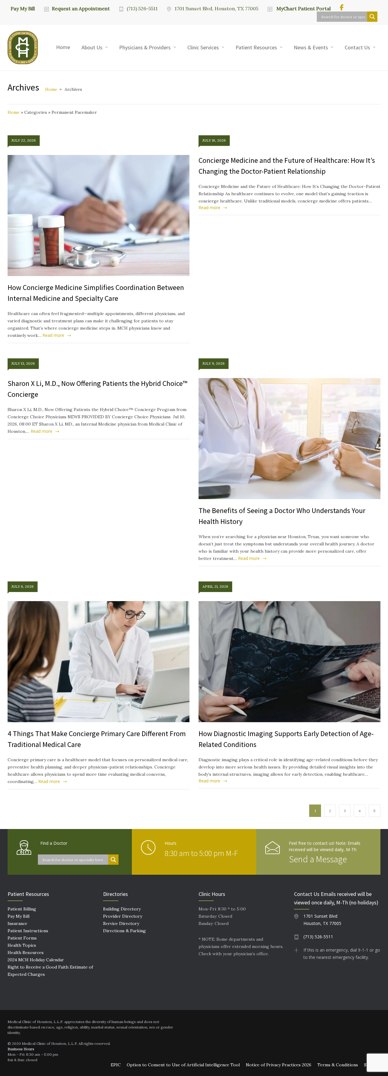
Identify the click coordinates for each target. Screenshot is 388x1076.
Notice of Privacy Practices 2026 (278, 1065)
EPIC (116, 1065)
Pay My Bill (23, 8)
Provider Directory (122, 916)
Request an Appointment (81, 8)
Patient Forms (22, 938)
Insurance (17, 923)
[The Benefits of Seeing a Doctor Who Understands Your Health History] (289, 438)
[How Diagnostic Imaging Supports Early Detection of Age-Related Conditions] (289, 661)
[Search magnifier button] (372, 17)
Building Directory (122, 909)
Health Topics (22, 945)
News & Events (311, 47)
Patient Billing (22, 909)
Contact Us (357, 47)
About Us (92, 47)
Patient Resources (256, 47)
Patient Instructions (28, 930)
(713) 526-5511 (142, 8)
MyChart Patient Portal (303, 8)
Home (63, 47)
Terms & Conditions (337, 1065)
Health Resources (26, 952)
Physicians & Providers (145, 47)
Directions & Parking (124, 930)
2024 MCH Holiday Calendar (36, 959)
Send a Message (318, 859)
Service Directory (121, 923)
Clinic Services (203, 47)
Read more (53, 335)
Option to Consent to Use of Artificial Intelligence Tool (183, 1065)
